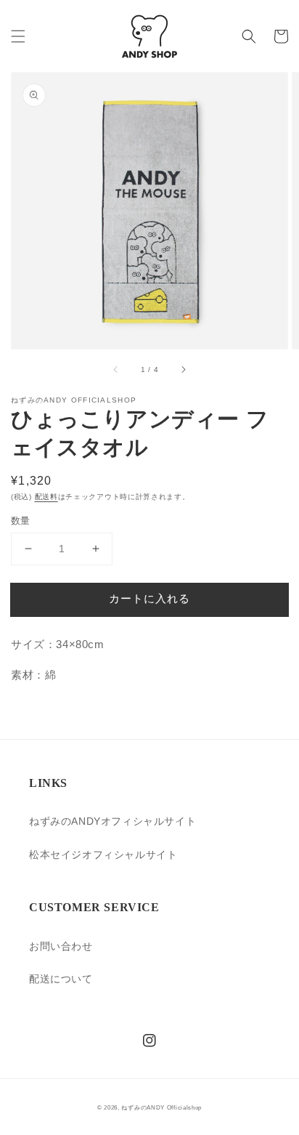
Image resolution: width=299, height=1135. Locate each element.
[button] (18, 36)
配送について (61, 979)
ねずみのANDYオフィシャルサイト (112, 821)
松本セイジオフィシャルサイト (103, 854)
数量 (20, 520)
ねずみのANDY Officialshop (161, 1107)
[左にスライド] (116, 369)
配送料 (46, 497)
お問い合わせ (61, 946)
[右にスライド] (183, 369)
